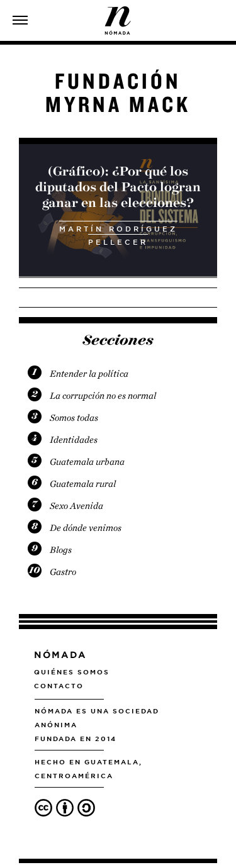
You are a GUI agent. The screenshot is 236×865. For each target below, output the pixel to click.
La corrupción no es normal (103, 395)
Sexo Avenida (76, 505)
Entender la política (89, 373)
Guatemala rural (83, 483)
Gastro (63, 572)
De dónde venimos (85, 527)
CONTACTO (59, 685)
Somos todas (74, 417)
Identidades (74, 439)
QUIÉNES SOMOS (72, 672)
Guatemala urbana (87, 461)
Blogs (61, 549)
